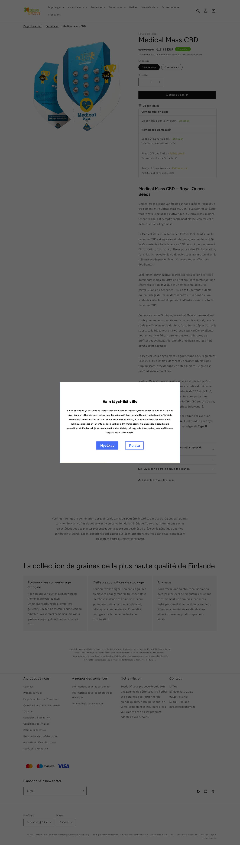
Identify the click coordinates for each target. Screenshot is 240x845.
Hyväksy (107, 445)
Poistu (134, 445)
